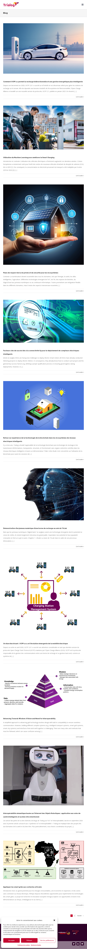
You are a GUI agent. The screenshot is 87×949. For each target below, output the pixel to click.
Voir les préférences (47, 940)
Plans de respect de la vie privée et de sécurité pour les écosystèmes (30, 273)
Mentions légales (36, 945)
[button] (54, 920)
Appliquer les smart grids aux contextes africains (22, 887)
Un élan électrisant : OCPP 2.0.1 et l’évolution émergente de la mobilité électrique (35, 643)
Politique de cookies (24, 945)
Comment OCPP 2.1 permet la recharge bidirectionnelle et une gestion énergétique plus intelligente (43, 82)
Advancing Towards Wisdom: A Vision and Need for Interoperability (29, 718)
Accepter (11, 940)
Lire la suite (79, 97)
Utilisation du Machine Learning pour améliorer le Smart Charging (28, 157)
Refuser (29, 940)
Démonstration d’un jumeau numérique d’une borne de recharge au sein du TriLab (35, 528)
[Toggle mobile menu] (83, 4)
